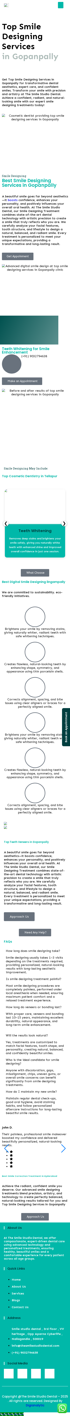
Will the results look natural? (27, 1035)
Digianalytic (35, 1405)
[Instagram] (22, 1373)
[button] (60, 5)
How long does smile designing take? (33, 951)
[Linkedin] (36, 1373)
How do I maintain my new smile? (31, 1091)
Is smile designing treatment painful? (33, 979)
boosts (13, 200)
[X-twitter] (49, 1373)
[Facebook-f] (9, 1373)
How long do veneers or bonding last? (33, 1007)
